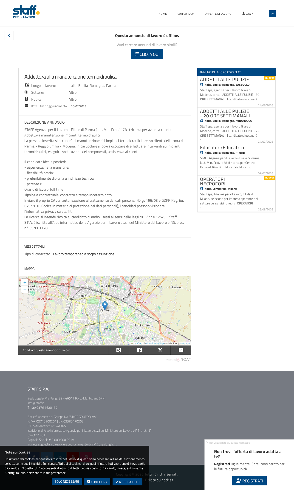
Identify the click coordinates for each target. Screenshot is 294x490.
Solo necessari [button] (67, 481)
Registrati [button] (252, 481)
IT (272, 14)
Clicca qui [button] (149, 54)
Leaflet (137, 343)
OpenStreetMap (155, 343)
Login (249, 13)
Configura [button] (98, 481)
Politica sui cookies (159, 480)
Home (162, 13)
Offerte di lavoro (218, 13)
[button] (9, 35)
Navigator (184, 343)
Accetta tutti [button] (128, 481)
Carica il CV (186, 13)
